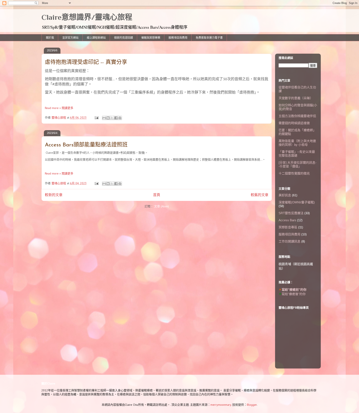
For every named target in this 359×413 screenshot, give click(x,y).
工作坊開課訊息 (289, 241)
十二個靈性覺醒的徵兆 (294, 173)
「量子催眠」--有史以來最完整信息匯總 (297, 153)
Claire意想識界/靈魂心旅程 (87, 17)
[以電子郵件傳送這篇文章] (104, 118)
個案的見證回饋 (123, 37)
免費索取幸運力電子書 (209, 37)
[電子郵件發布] (96, 117)
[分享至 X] (112, 118)
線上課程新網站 (96, 37)
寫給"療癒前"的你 (294, 289)
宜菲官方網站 (70, 37)
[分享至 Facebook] (116, 118)
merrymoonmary (220, 405)
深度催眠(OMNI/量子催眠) (297, 202)
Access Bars (287, 220)
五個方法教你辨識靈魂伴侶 (297, 116)
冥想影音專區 (288, 227)
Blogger (252, 405)
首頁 (156, 195)
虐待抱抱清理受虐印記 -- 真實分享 (86, 62)
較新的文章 (54, 195)
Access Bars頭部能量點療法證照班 (86, 145)
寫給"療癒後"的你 (294, 294)
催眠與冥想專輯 (150, 37)
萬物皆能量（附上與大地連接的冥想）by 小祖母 (297, 142)
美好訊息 (285, 195)
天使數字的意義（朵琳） (296, 98)
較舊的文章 (259, 195)
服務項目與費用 (177, 37)
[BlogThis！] (108, 118)
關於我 (50, 37)
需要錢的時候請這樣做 (294, 123)
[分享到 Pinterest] (120, 118)
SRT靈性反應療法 (291, 213)
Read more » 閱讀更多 (59, 108)
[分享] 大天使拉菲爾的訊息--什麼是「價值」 (297, 164)
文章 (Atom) (161, 206)
